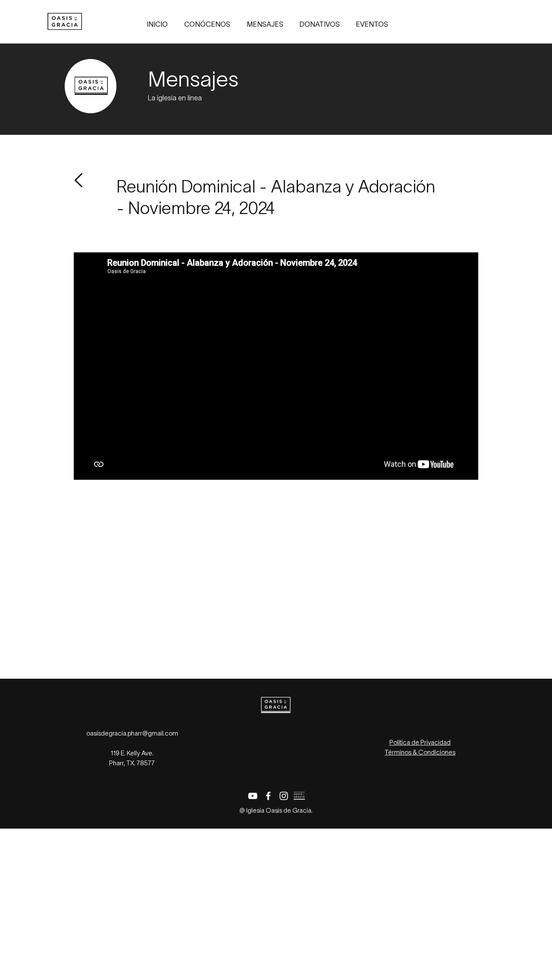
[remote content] (276, 560)
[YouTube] (252, 795)
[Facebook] (268, 795)
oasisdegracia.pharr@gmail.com (132, 734)
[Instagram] (283, 795)
